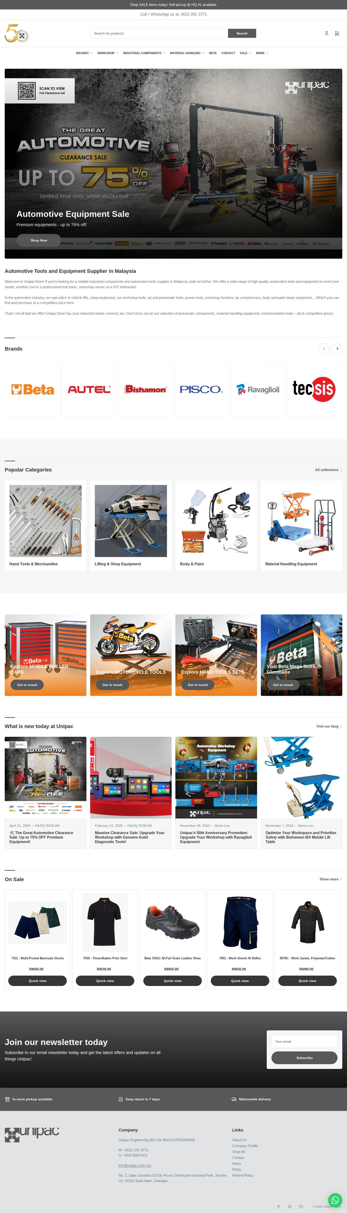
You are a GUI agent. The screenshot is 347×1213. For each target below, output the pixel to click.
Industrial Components (142, 53)
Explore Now (39, 240)
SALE (243, 53)
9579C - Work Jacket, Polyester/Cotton (307, 958)
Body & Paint (192, 564)
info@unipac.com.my (134, 1165)
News (236, 1164)
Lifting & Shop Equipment (118, 564)
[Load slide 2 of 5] (170, 252)
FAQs (236, 1169)
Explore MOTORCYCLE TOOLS (131, 672)
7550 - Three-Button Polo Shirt (105, 958)
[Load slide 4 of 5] (178, 252)
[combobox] (173, 33)
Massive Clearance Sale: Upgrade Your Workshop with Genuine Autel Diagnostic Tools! (130, 837)
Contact (228, 53)
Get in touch (27, 685)
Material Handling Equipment (291, 564)
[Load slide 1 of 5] (166, 252)
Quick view (38, 981)
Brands (82, 53)
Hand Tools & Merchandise (33, 564)
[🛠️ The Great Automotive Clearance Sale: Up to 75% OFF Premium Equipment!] (45, 778)
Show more (329, 879)
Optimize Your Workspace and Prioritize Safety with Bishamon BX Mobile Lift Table (301, 837)
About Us (239, 1140)
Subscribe (304, 1058)
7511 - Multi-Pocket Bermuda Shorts (38, 958)
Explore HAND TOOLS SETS (212, 672)
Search (242, 33)
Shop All (238, 1152)
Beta (213, 53)
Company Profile (245, 1146)
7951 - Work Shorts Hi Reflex (240, 958)
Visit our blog (327, 726)
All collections (327, 470)
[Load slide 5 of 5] (182, 252)
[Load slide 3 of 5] (174, 252)
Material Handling (185, 53)
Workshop (105, 53)
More (260, 53)
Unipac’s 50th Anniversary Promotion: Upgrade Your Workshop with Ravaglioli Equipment (216, 837)
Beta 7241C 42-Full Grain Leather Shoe (172, 958)
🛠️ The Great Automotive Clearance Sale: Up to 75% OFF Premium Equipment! (41, 837)
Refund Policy (243, 1175)
